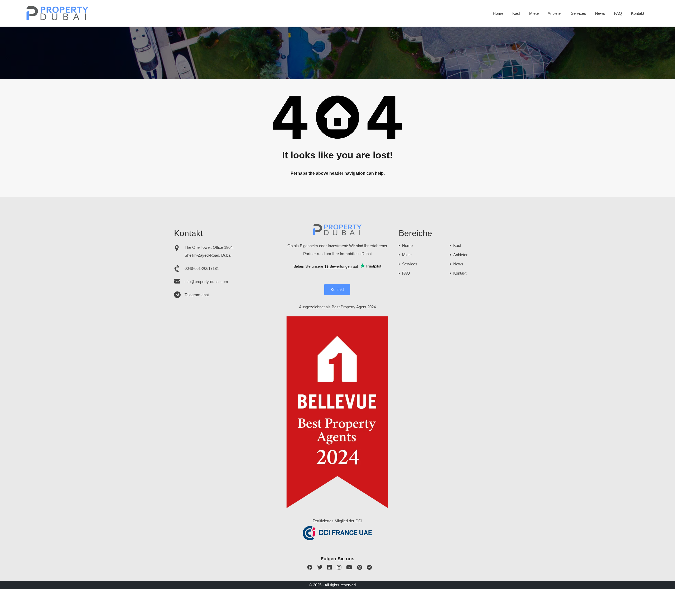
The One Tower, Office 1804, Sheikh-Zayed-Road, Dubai (209, 251)
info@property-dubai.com (206, 281)
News (600, 13)
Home (498, 13)
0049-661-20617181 (202, 268)
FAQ (618, 13)
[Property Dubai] (57, 19)
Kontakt (637, 13)
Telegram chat (197, 295)
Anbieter (555, 13)
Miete (534, 13)
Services (578, 13)
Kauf (516, 13)
